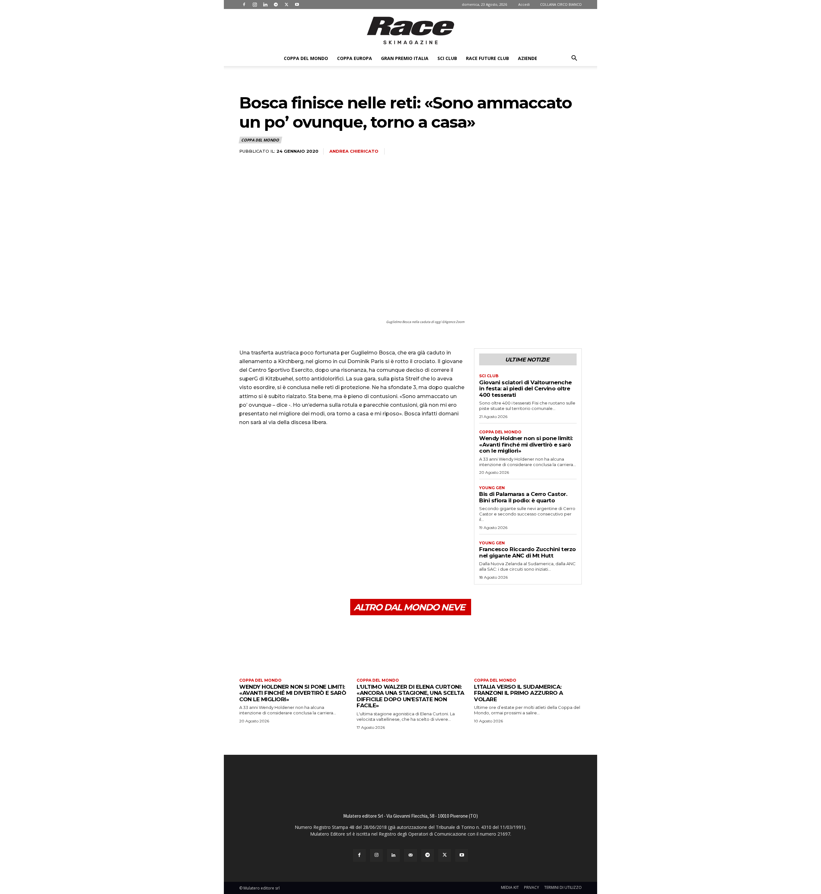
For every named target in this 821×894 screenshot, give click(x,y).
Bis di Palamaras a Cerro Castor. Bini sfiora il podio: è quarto (523, 497)
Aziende (527, 58)
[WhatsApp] (290, 449)
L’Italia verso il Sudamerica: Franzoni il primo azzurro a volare (518, 693)
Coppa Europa (354, 58)
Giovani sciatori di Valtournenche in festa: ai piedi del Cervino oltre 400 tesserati (525, 388)
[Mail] (410, 855)
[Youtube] (297, 4)
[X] (286, 4)
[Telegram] (276, 4)
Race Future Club (487, 58)
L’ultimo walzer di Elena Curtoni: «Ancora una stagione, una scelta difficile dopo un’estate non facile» (410, 696)
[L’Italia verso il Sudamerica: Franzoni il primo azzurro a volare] (528, 647)
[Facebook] (244, 4)
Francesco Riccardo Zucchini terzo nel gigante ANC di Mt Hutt (527, 552)
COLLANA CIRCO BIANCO (561, 4)
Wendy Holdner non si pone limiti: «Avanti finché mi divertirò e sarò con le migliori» (526, 444)
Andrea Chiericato (353, 151)
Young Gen (492, 488)
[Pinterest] (275, 449)
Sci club (447, 58)
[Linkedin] (265, 4)
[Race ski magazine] (410, 30)
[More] (305, 449)
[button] (574, 59)
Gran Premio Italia (404, 58)
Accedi (524, 4)
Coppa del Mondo (306, 58)
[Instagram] (254, 4)
